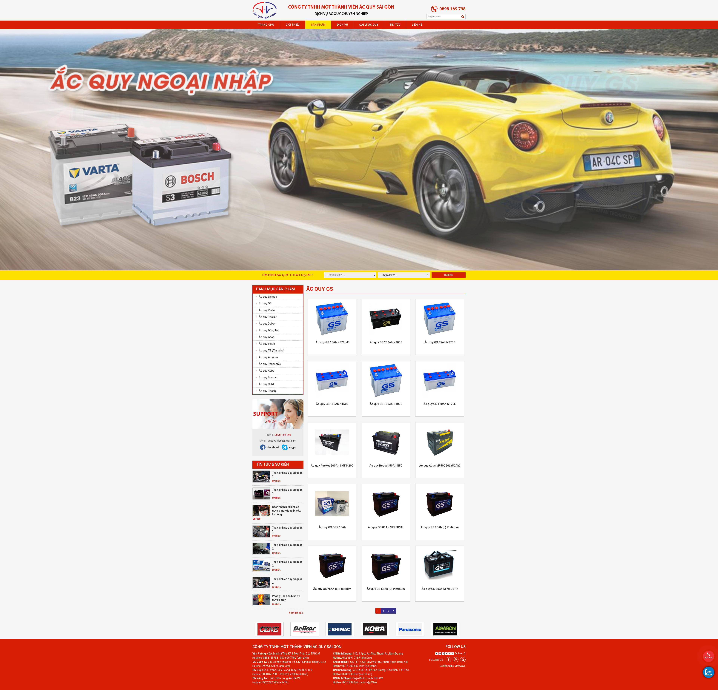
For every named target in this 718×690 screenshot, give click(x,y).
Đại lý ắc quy (368, 24)
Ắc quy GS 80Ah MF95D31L (386, 526)
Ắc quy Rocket (266, 316)
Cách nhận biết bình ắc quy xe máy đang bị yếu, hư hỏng (286, 510)
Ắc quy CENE (265, 383)
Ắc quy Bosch (266, 390)
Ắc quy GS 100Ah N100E (386, 403)
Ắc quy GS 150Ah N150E (332, 403)
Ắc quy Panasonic (268, 363)
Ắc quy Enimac (266, 296)
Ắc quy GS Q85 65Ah (332, 526)
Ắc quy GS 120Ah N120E (440, 403)
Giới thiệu (293, 24)
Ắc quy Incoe (265, 343)
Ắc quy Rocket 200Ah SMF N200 (332, 465)
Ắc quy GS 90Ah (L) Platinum (440, 526)
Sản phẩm (318, 24)
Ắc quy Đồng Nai (267, 329)
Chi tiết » (276, 480)
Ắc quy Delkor (266, 323)
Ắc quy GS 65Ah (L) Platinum (386, 588)
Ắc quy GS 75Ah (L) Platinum (332, 588)
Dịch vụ (342, 24)
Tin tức (395, 24)
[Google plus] (455, 659)
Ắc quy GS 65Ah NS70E (439, 341)
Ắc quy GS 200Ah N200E (386, 341)
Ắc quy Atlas (265, 336)
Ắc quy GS (263, 303)
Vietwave (460, 665)
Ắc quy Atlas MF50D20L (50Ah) (439, 465)
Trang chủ (266, 24)
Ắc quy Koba (265, 370)
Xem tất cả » (296, 612)
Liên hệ (417, 24)
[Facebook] (448, 659)
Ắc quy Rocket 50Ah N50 (385, 465)
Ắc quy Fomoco (267, 377)
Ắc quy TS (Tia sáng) (270, 350)
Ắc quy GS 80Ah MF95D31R (439, 588)
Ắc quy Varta (265, 309)
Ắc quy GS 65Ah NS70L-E (332, 341)
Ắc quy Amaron (267, 356)
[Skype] (463, 659)
